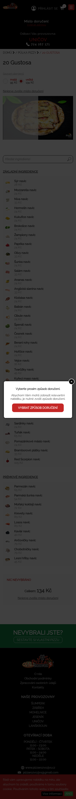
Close (71, 382)
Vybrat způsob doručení (38, 408)
